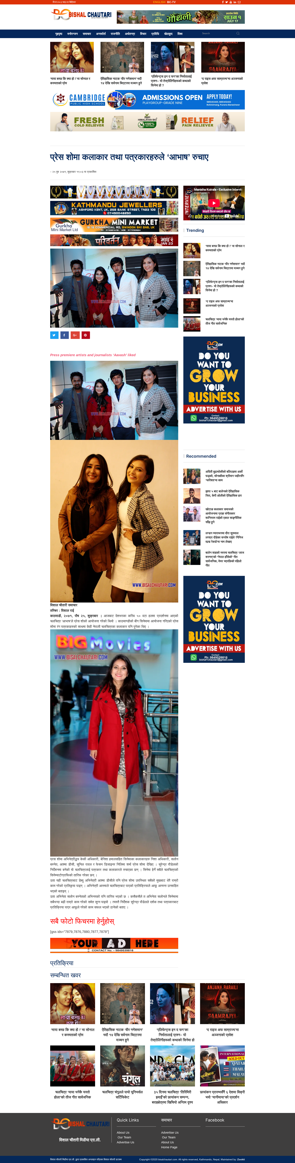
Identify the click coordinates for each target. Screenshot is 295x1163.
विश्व (180, 34)
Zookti (241, 1159)
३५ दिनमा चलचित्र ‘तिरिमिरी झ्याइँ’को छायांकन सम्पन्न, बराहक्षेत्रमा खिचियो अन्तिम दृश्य (172, 1097)
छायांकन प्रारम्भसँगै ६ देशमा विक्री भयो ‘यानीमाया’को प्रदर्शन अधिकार (222, 1097)
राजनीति (115, 34)
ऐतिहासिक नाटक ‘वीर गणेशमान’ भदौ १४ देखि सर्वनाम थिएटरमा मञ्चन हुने (122, 1035)
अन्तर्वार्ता (101, 34)
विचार (143, 34)
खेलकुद (168, 34)
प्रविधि (155, 34)
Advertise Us (125, 1142)
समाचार (87, 34)
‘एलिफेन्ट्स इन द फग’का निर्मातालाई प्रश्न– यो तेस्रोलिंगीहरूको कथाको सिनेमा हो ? (171, 81)
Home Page (169, 1147)
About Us (123, 1132)
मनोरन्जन (72, 34)
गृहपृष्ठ (58, 34)
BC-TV (171, 2)
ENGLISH (159, 2)
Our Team (124, 1137)
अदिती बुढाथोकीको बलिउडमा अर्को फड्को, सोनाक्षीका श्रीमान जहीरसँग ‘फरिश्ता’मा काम (225, 476)
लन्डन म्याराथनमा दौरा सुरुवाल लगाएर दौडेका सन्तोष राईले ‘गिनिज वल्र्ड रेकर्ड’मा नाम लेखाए (224, 537)
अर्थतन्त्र (130, 34)
